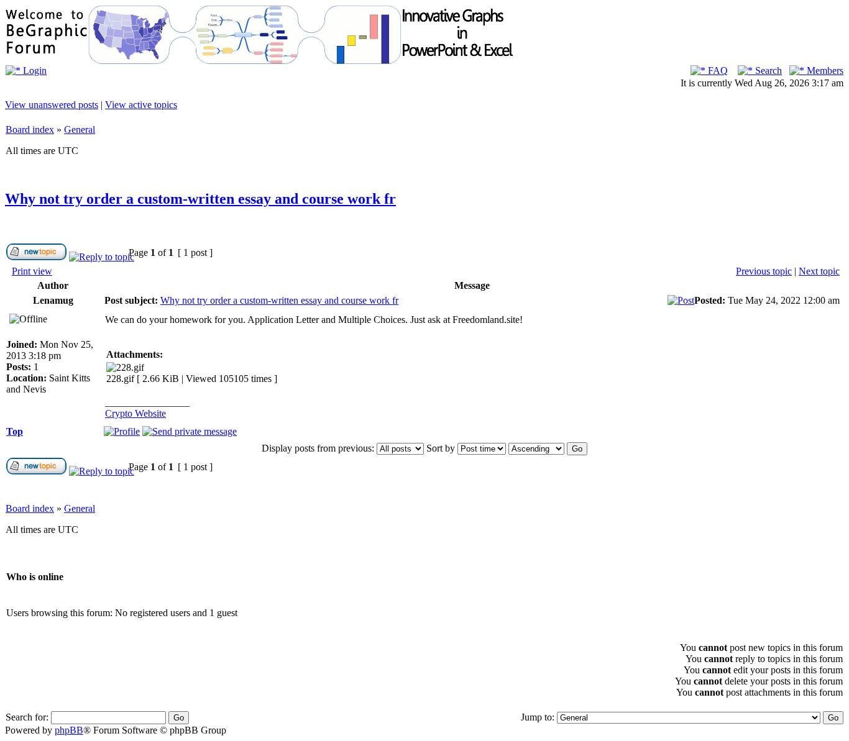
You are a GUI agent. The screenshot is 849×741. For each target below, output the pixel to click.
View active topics (141, 104)
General (79, 129)
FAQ (716, 70)
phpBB (69, 730)
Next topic (819, 271)
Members (823, 70)
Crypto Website (135, 413)
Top (14, 431)
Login (34, 70)
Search (767, 70)
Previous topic (764, 271)
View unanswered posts (51, 104)
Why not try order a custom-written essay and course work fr (200, 199)
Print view (32, 271)
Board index (30, 129)
